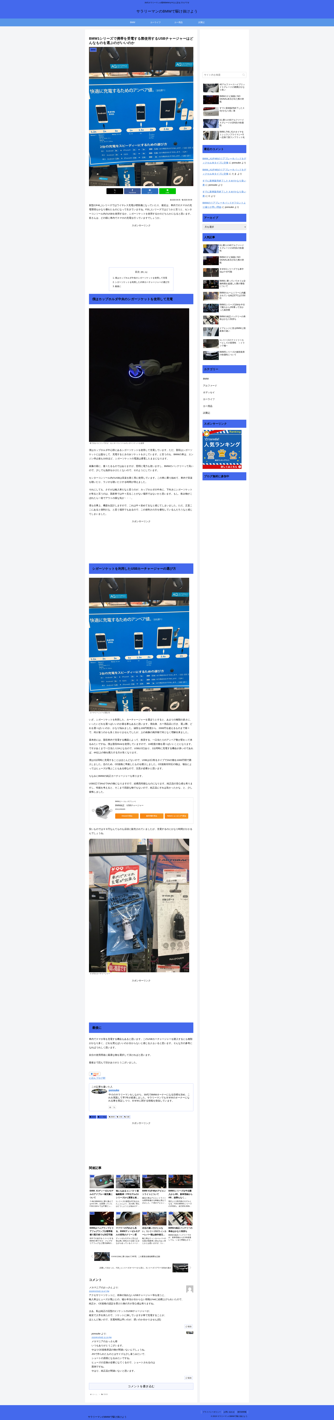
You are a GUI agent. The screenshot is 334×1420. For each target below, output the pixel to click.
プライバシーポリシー (212, 1412)
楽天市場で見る (151, 816)
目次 (137, 272)
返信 (190, 1326)
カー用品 (103, 1117)
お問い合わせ (229, 1412)
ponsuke (114, 1090)
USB (120, 1117)
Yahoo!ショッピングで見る (176, 816)
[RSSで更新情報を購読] (114, 1107)
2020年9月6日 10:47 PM (99, 1291)
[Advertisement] (141, 246)
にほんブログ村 (97, 1078)
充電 (127, 1117)
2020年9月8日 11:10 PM (102, 1337)
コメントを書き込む (141, 1386)
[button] (243, 74)
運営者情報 (241, 1412)
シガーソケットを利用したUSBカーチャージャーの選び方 (142, 282)
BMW (94, 1117)
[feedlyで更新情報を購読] (110, 1107)
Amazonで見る (127, 816)
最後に (118, 286)
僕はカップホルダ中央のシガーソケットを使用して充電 (141, 278)
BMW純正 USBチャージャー (129, 805)
